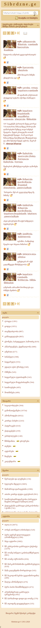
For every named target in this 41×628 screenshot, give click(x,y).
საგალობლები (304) (14, 405)
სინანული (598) (12, 357)
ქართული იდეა (29, 254)
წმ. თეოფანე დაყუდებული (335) (19, 604)
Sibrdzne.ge (20, 4)
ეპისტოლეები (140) (13, 436)
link (10, 62)
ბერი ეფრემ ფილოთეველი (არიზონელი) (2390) (17, 536)
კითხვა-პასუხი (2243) (14, 421)
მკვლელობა (28, 67)
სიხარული (32, 214)
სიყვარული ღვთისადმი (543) (18, 377)
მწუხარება (22, 44)
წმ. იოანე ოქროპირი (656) (17, 559)
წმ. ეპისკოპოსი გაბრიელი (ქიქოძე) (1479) (21, 547)
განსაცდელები (29, 41)
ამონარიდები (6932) (14, 416)
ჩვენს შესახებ (20, 613)
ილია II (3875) (11, 525)
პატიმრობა (27, 234)
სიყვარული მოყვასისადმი (15, 214)
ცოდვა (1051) (11, 326)
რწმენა (32, 280)
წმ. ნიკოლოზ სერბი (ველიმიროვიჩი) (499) (22, 577)
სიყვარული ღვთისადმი (28, 90)
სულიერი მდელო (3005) (16, 484)
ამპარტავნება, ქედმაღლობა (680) (20, 347)
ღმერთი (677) (11, 352)
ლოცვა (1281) (11, 321)
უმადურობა (23, 70)
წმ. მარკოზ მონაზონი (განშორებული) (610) (22, 565)
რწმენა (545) (10, 372)
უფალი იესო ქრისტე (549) (17, 367)
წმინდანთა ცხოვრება (17, 441)
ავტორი (6, 516)
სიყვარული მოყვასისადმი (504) (19, 382)
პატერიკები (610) (12, 426)
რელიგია (19, 162)
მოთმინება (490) (12, 392)
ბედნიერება (28, 205)
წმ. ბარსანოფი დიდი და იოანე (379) (21, 598)
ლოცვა (34, 88)
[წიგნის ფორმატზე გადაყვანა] (25, 33)
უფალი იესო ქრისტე (26, 156)
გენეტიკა (21, 257)
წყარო (6, 470)
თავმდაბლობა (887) (14, 331)
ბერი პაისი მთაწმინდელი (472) (19, 587)
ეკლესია (26, 88)
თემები (9, 446)
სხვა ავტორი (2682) (13, 541)
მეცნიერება (27, 153)
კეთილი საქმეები (24, 188)
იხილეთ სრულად (13, 144)
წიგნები (9, 456)
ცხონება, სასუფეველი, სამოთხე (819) (22, 342)
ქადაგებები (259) (12, 431)
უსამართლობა (24, 237)
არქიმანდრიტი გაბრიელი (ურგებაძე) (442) (17, 593)
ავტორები (10, 451)
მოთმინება (8, 50)
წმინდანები (31, 119)
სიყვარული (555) (12, 362)
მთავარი (7, 401)
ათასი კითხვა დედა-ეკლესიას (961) (21, 494)
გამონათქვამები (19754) (16, 411)
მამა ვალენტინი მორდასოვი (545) (20, 570)
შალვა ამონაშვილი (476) (16, 582)
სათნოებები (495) (13, 387)
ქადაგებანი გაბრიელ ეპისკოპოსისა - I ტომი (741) (22, 507)
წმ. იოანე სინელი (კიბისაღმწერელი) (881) (22, 554)
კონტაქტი (31, 613)
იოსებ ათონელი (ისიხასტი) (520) (20, 530)
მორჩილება (23, 280)
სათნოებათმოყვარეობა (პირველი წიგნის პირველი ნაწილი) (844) (21, 500)
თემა (5, 313)
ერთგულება (20, 119)
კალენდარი (11, 461)
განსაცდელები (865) (14, 336)
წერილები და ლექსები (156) (18, 479)
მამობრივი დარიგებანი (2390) (19, 489)
